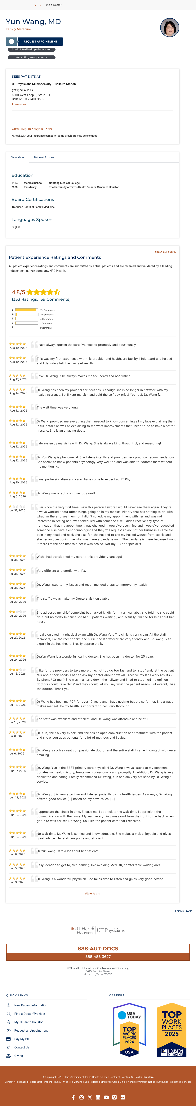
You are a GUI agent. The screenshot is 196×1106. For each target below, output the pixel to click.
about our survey (165, 251)
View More (92, 894)
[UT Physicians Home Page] (35, 5)
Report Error (35, 1081)
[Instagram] (81, 1097)
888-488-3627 (98, 956)
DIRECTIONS (19, 104)
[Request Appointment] (34, 41)
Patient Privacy (52, 1081)
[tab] (17, 157)
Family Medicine (18, 29)
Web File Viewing (72, 1081)
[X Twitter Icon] (89, 1097)
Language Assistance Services (174, 1081)
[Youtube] (106, 1097)
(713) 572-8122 (22, 90)
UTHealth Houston (142, 1077)
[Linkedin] (98, 1097)
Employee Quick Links (113, 1081)
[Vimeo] (114, 1097)
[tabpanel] (92, 200)
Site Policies (91, 1081)
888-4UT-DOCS (98, 948)
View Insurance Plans (32, 129)
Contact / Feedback (15, 1081)
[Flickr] (122, 1097)
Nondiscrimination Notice (141, 1081)
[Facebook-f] (73, 1097)
